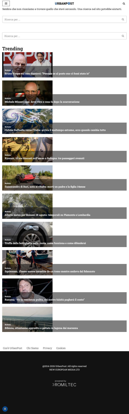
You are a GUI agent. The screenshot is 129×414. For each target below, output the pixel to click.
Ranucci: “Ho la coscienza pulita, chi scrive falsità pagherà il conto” (45, 299)
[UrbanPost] (64, 3)
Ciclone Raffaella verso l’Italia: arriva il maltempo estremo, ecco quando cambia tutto (55, 129)
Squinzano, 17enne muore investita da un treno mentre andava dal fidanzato (50, 271)
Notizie (8, 70)
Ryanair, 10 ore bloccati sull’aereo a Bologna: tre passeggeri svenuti (44, 158)
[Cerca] (124, 3)
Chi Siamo (33, 348)
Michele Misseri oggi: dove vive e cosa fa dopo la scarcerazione (42, 101)
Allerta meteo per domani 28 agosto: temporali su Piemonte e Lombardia (47, 214)
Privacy (47, 348)
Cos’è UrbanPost (12, 348)
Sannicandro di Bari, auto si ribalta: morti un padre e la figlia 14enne (45, 186)
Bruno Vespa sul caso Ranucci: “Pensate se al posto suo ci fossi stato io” (47, 73)
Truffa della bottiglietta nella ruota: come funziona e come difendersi (45, 243)
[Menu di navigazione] (6, 3)
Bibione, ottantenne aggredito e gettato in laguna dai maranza (41, 327)
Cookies (61, 348)
